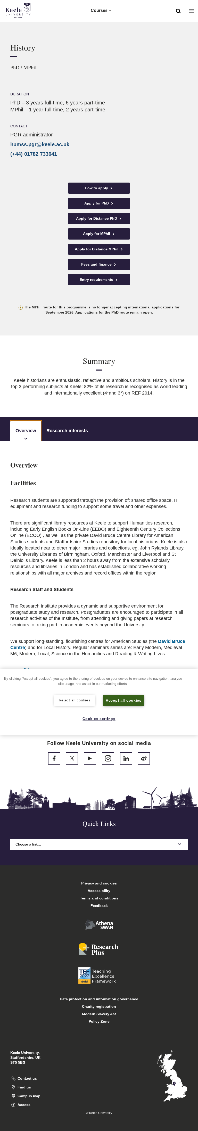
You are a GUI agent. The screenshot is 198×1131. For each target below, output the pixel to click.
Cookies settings (99, 719)
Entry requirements (97, 279)
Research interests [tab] (67, 430)
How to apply (97, 188)
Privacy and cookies (99, 883)
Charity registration (99, 1006)
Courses (99, 10)
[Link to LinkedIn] (126, 758)
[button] (178, 10)
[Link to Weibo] (144, 758)
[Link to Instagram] (108, 758)
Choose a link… (28, 844)
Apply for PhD (97, 203)
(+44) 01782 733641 (33, 154)
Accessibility (99, 891)
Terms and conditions (99, 898)
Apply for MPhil (97, 234)
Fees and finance (97, 264)
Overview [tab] (25, 430)
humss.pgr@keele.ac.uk (39, 144)
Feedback (99, 906)
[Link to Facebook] (54, 758)
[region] (99, 702)
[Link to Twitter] (72, 758)
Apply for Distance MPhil (97, 249)
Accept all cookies (124, 700)
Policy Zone (99, 1021)
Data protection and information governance (99, 999)
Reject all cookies (74, 700)
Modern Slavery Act (99, 1014)
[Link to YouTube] (90, 758)
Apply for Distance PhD (97, 218)
